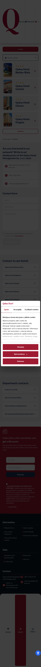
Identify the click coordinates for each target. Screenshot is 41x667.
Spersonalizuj (19, 354)
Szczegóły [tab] (17, 309)
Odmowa (20, 361)
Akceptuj (20, 347)
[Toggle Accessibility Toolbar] (38, 653)
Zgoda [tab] (6, 309)
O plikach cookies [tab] (31, 309)
